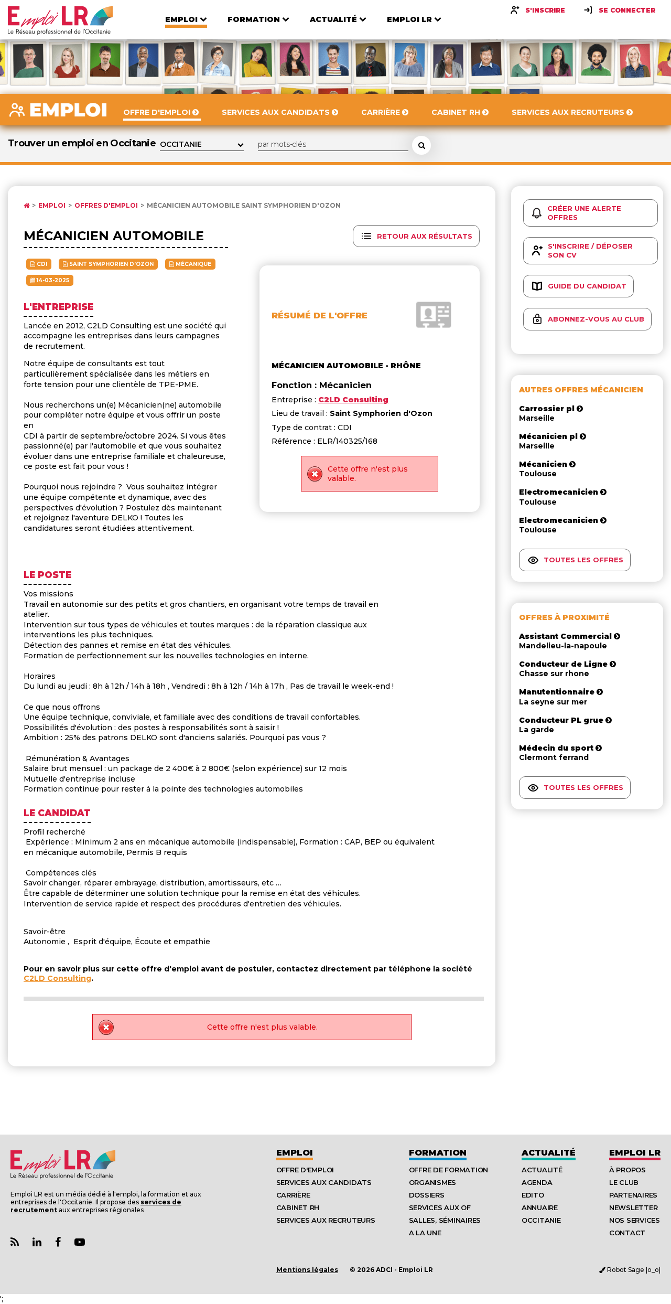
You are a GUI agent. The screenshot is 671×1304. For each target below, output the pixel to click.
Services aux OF (440, 1207)
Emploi (52, 205)
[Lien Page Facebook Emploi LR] (58, 1242)
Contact (627, 1232)
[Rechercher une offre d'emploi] (421, 145)
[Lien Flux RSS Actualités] (14, 1242)
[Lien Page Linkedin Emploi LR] (37, 1242)
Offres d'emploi (106, 205)
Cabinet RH (297, 1207)
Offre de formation (448, 1170)
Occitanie (541, 1220)
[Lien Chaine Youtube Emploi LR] (79, 1242)
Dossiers (427, 1195)
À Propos (627, 1170)
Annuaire (540, 1207)
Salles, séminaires (445, 1220)
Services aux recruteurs (325, 1220)
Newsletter (633, 1207)
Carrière (293, 1195)
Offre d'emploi (305, 1170)
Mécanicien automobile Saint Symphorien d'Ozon (244, 205)
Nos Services (634, 1220)
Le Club (623, 1182)
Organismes (432, 1182)
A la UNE (425, 1232)
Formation (438, 1153)
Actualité (549, 1153)
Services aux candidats (324, 1182)
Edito (533, 1195)
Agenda (537, 1182)
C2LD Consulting (57, 978)
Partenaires (633, 1195)
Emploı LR (635, 1153)
